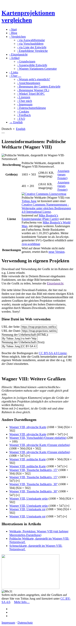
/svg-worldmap (31, 244)
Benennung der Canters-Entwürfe (38, 86)
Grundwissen (26, 61)
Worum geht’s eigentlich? (33, 79)
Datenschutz (25, 622)
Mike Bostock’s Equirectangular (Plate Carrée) (40, 217)
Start (13, 29)
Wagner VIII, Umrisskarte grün (28, 498)
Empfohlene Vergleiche (32, 50)
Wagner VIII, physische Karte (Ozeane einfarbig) (39, 445)
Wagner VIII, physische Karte (27, 427)
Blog (13, 33)
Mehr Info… (22, 602)
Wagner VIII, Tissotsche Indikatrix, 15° (33, 470)
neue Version (57, 251)
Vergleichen (17, 36)
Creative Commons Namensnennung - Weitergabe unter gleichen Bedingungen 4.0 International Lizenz (46, 208)
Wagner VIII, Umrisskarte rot (27, 509)
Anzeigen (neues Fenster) (63, 174)
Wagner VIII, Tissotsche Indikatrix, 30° (33, 484)
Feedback (24, 115)
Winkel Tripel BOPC (31, 93)
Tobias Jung (29, 201)
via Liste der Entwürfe (31, 47)
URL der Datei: (11, 330)
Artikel (14, 58)
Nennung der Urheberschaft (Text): (23, 342)
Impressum (24, 104)
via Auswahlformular (31, 40)
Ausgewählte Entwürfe (32, 65)
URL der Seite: (11, 326)
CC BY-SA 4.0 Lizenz (53, 353)
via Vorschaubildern (30, 43)
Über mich (24, 101)
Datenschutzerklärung (31, 108)
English (20, 128)
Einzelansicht (18, 54)
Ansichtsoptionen (28, 83)
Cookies (23, 111)
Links (13, 72)
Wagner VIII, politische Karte (27, 459)
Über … (15, 75)
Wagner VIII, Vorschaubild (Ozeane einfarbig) (37, 437)
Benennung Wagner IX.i (33, 90)
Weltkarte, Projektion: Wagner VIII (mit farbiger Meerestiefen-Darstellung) (38, 533)
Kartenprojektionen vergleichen (28, 16)
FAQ (21, 118)
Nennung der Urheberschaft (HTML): (25, 334)
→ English (16, 122)
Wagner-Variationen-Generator (37, 68)
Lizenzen (23, 97)
